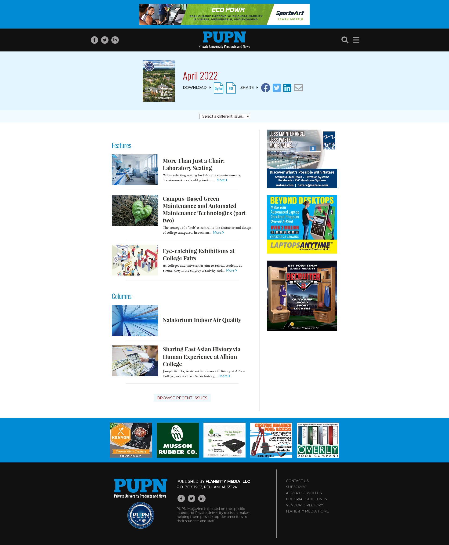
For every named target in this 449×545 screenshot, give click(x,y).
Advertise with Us (304, 493)
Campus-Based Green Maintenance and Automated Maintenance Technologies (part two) (204, 209)
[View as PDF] (231, 87)
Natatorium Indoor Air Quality (202, 319)
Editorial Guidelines (306, 499)
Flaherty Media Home (307, 511)
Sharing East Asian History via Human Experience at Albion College (201, 356)
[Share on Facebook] (265, 88)
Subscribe (296, 487)
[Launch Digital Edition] (218, 87)
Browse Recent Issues (182, 398)
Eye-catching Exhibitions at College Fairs (199, 254)
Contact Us (297, 481)
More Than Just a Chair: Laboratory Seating (194, 164)
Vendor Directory (304, 505)
